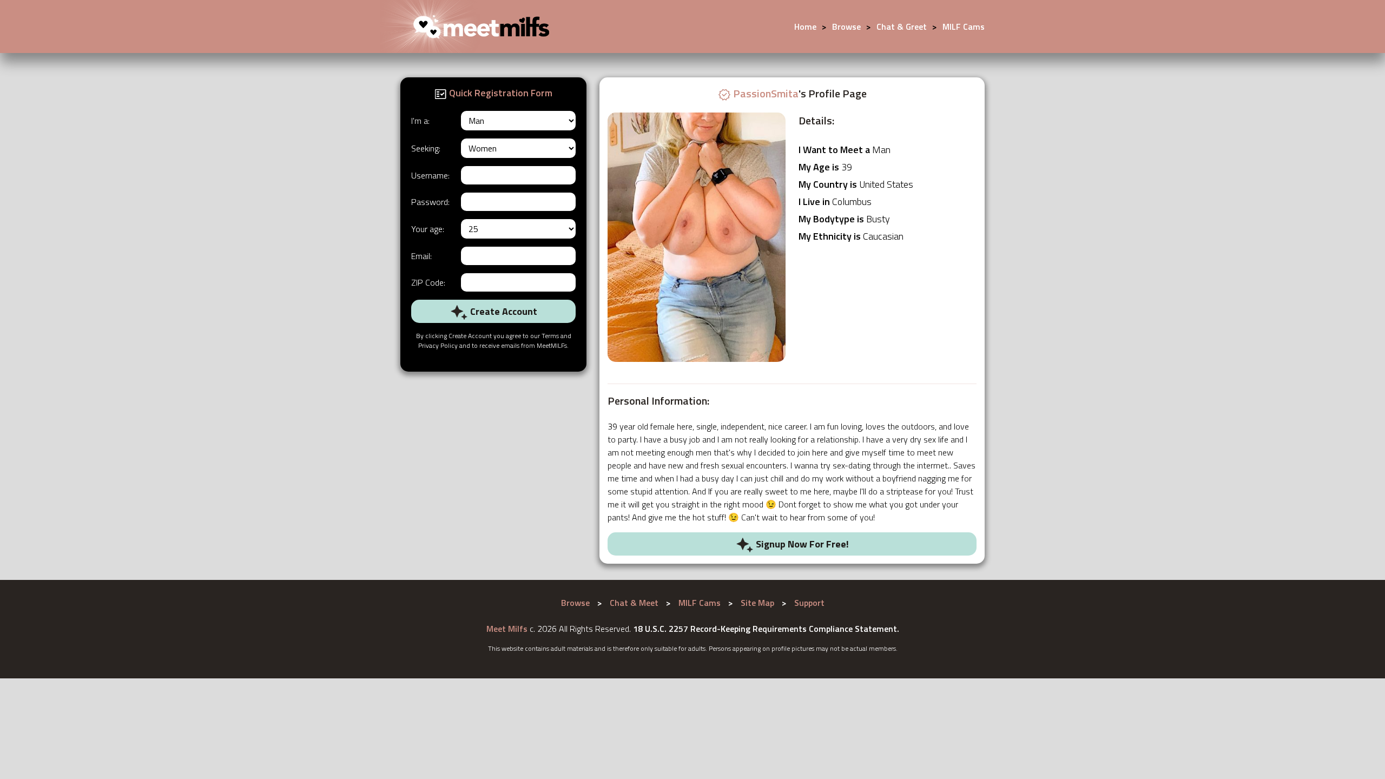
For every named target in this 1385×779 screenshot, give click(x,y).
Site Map (757, 602)
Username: (430, 175)
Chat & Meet (634, 602)
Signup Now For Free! (801, 544)
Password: (430, 201)
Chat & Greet (901, 26)
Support (809, 602)
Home (805, 26)
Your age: (427, 228)
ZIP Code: (428, 282)
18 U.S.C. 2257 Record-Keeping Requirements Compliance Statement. (766, 628)
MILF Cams (963, 26)
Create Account (502, 311)
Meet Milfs (506, 628)
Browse (846, 26)
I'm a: (420, 120)
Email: (421, 255)
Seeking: (425, 148)
